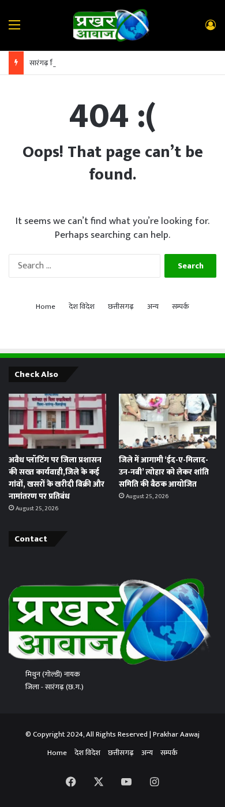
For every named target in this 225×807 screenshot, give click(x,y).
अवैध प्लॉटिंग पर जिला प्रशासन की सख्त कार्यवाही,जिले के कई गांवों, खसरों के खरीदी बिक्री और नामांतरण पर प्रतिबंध (56, 478)
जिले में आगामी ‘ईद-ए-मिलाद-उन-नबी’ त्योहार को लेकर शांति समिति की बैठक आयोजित (164, 472)
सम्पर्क (180, 307)
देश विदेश (82, 307)
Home (45, 307)
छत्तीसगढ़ (121, 307)
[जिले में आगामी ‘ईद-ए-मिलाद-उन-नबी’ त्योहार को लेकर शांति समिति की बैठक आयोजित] (167, 421)
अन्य (153, 307)
